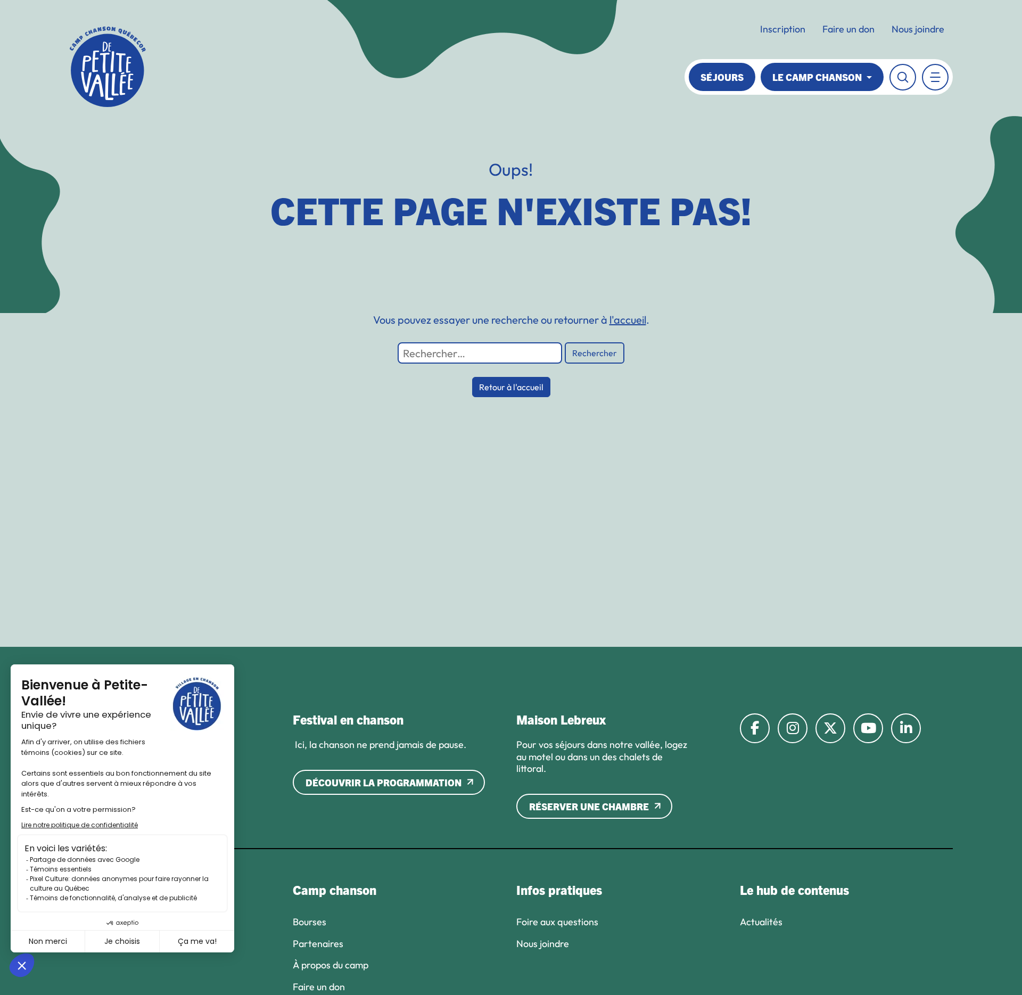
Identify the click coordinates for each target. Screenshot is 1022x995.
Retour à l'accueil (511, 387)
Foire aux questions (557, 922)
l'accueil (627, 319)
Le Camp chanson (818, 77)
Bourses (309, 922)
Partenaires (318, 944)
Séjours (722, 77)
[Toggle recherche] (902, 77)
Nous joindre (918, 29)
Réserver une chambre (589, 806)
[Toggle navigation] (935, 77)
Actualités (761, 922)
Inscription (782, 29)
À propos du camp (330, 965)
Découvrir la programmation (383, 782)
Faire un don (848, 29)
